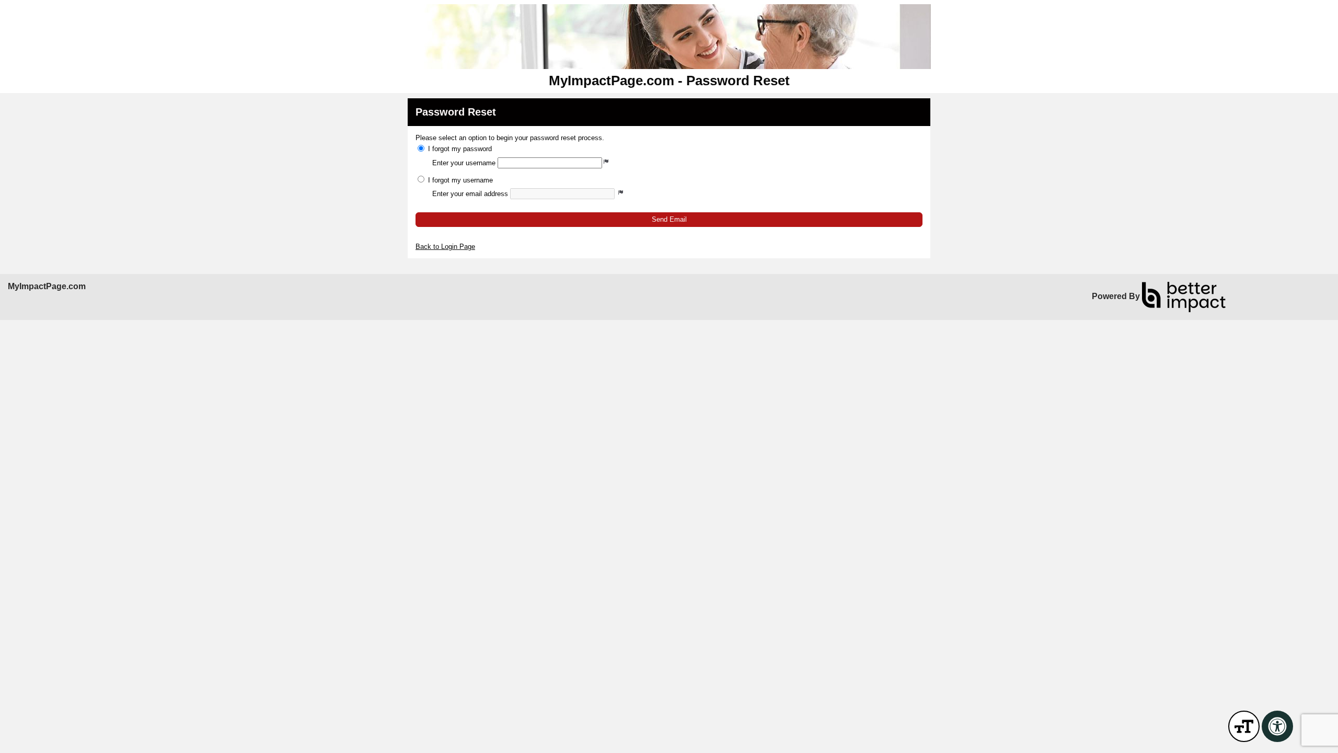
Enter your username (463, 163)
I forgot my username (460, 180)
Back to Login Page (445, 246)
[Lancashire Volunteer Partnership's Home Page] (669, 36)
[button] (669, 219)
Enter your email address (470, 194)
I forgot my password (460, 149)
